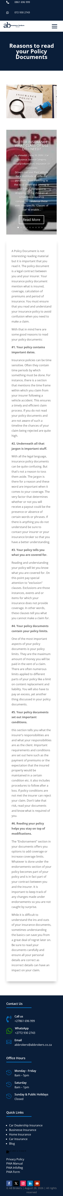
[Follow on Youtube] (37, 1183)
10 (45, 227)
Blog (12, 1143)
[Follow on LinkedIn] (30, 1183)
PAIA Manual (14, 1163)
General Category (37, 159)
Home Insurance (20, 1134)
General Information (24, 163)
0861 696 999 (22, 2)
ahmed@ (22, 155)
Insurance (41, 163)
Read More (31, 219)
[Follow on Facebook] (9, 1183)
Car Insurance (18, 1139)
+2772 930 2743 (25, 1033)
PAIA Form (13, 1172)
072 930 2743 (22, 12)
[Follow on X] (16, 1183)
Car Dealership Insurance (26, 1125)
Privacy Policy (15, 1159)
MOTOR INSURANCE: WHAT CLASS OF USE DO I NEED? (31, 145)
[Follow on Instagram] (23, 1183)
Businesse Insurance (22, 1130)
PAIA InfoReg (14, 1168)
